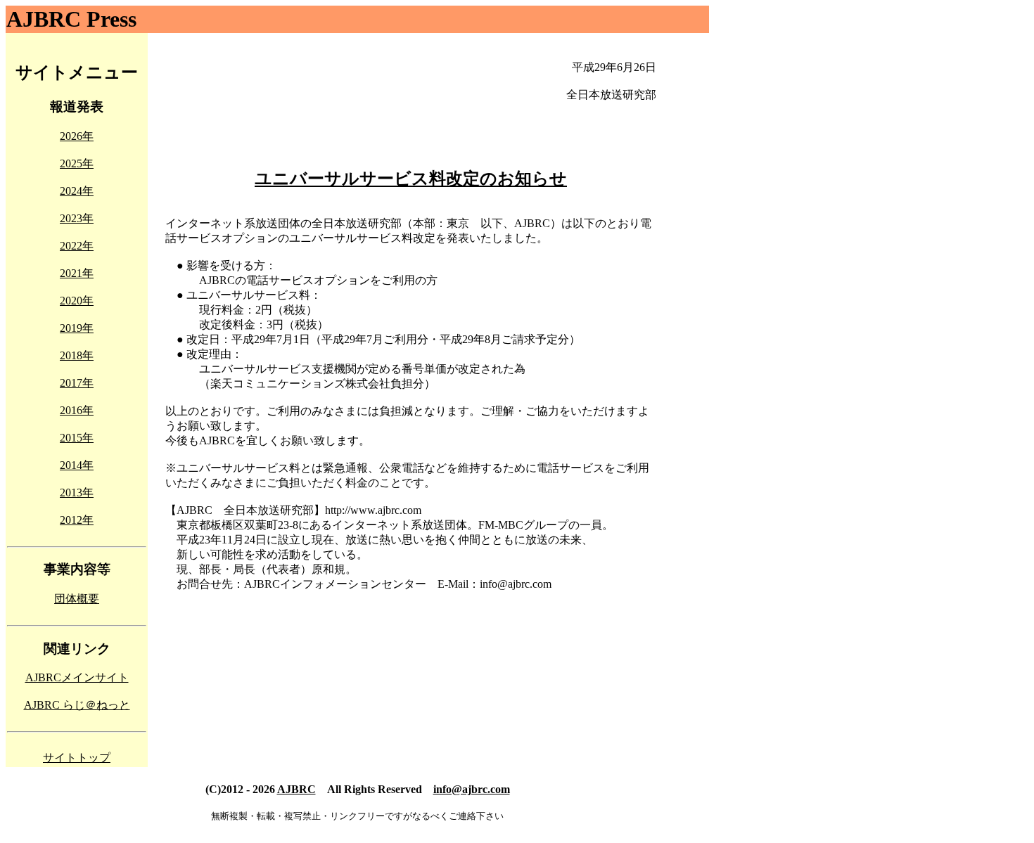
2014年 (77, 465)
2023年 (77, 218)
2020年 (77, 301)
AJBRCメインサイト (77, 677)
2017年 (77, 383)
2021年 (77, 273)
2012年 (77, 520)
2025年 (77, 163)
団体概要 (76, 599)
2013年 (77, 492)
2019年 (77, 328)
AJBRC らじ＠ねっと (77, 705)
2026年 (77, 136)
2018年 (77, 355)
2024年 (77, 191)
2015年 (77, 438)
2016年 (77, 410)
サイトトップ (76, 758)
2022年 (77, 246)
